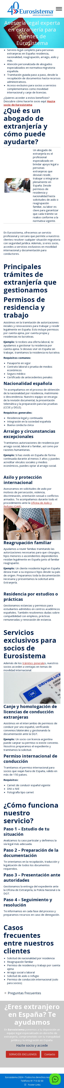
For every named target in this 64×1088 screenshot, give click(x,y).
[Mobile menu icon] (59, 8)
